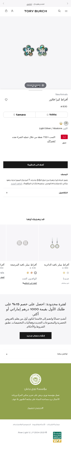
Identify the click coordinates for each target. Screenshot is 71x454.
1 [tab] (38, 86)
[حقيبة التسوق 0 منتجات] (6, 11)
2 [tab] (35, 86)
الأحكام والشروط (38, 425)
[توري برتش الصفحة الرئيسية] (35, 11)
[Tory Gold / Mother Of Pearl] (61, 124)
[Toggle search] (59, 11)
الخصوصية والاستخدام (22, 425)
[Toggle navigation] (66, 10)
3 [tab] (32, 86)
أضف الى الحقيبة (35, 165)
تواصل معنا (62, 354)
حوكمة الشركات (53, 425)
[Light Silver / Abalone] (66, 124)
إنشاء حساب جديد (36, 336)
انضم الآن (51, 141)
